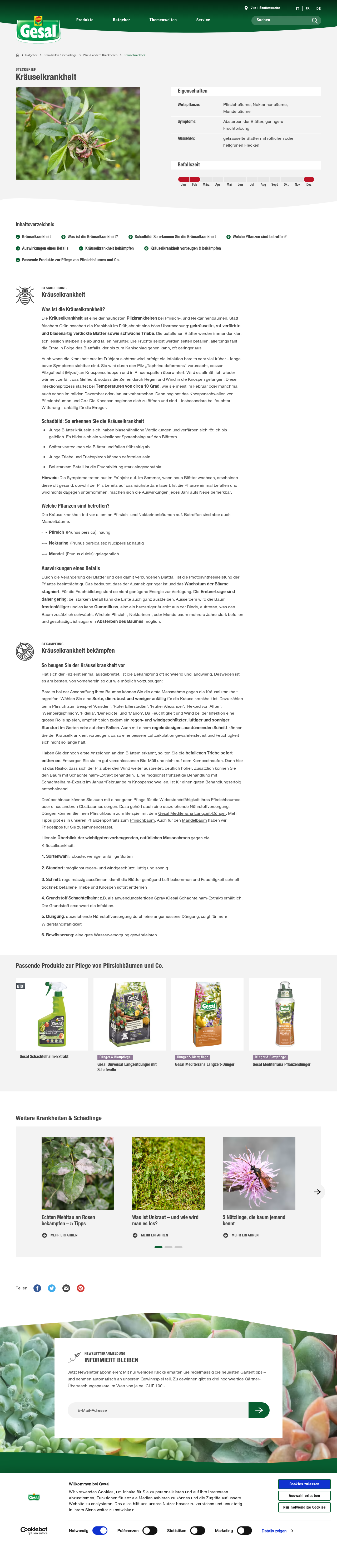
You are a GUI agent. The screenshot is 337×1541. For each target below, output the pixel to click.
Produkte (84, 20)
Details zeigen (274, 1530)
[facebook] (37, 1288)
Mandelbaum (194, 820)
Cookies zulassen (305, 1484)
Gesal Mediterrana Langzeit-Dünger (192, 813)
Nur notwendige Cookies (304, 1508)
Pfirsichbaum (142, 820)
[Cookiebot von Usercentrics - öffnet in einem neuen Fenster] (34, 1531)
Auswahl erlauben (304, 1496)
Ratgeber (121, 20)
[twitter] (52, 1288)
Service (203, 20)
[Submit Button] (259, 1410)
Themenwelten (163, 20)
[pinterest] (81, 1288)
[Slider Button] (317, 1192)
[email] (66, 1288)
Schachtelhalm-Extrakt (91, 775)
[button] (158, 1247)
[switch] (149, 1530)
